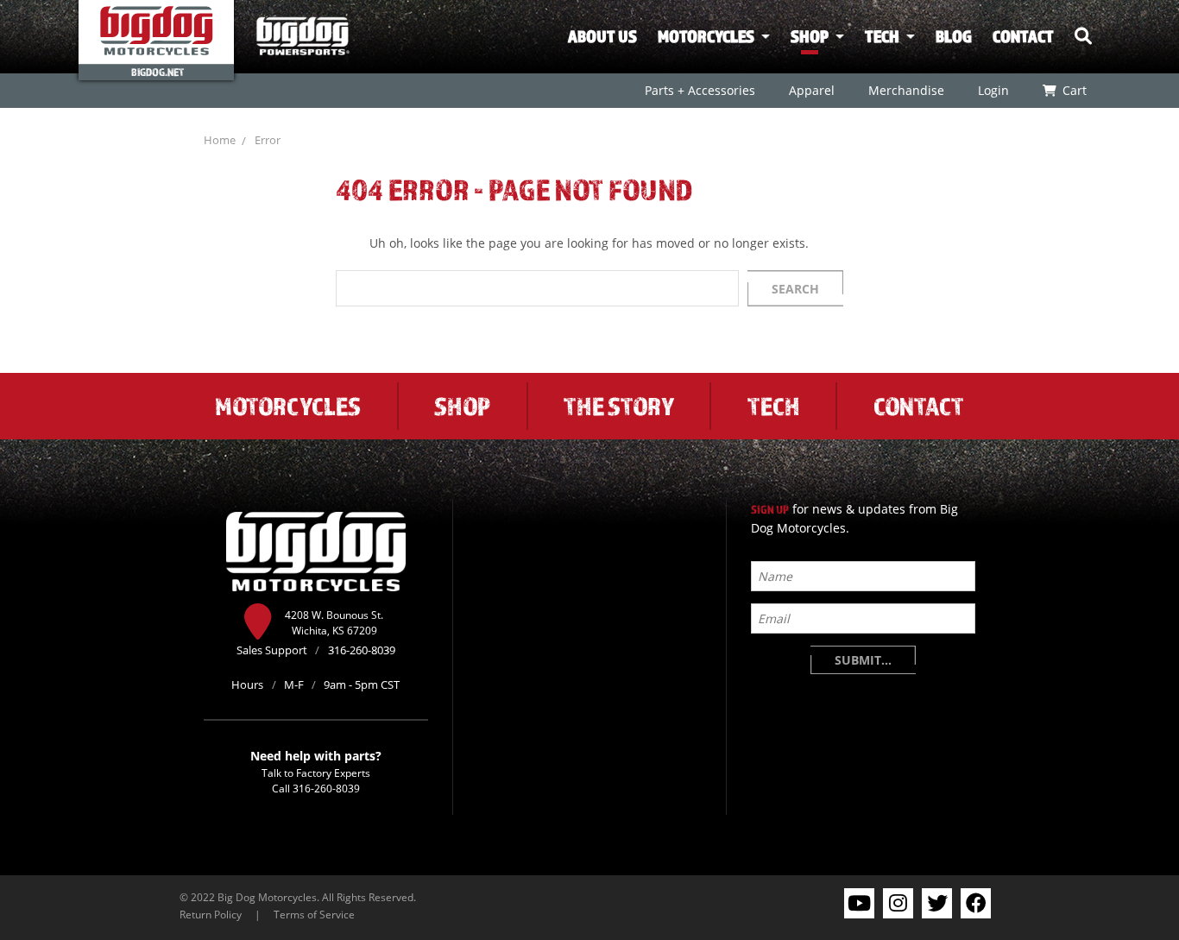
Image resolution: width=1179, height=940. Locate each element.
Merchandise (905, 90)
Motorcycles (706, 36)
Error (268, 140)
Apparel (811, 90)
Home (220, 140)
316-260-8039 (326, 788)
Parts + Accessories (699, 90)
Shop (810, 36)
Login (992, 90)
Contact (1023, 36)
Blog (954, 36)
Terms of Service (314, 914)
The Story (619, 405)
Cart (1074, 90)
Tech (882, 36)
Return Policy (211, 914)
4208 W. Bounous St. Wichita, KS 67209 (334, 622)
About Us (602, 36)
